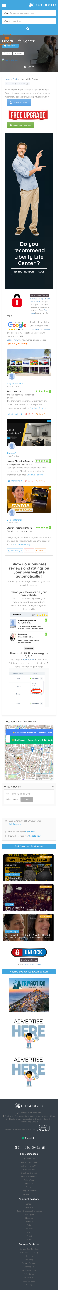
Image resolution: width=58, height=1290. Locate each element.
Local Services (12, 874)
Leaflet (31, 778)
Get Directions (15, 824)
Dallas (29, 1239)
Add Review (11, 46)
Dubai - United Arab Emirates (29, 1211)
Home (8, 79)
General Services (29, 1263)
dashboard (28, 659)
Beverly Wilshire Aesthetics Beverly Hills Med (27, 935)
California (29, 1221)
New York (29, 1207)
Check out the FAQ (29, 1173)
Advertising (29, 1274)
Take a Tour (29, 1180)
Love (42, 414)
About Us (29, 1183)
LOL (30, 414)
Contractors (29, 1267)
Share (19, 53)
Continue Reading (38, 408)
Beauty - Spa (12, 932)
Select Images (12, 799)
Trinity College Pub (14, 908)
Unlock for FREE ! (20, 102)
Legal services (29, 1281)
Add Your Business (29, 1162)
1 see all (30, 66)
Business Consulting (29, 1252)
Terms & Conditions (29, 1190)
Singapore (29, 1229)
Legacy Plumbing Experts (20, 461)
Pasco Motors (14, 391)
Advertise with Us (29, 1166)
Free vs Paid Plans (29, 1176)
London (29, 1204)
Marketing (29, 1259)
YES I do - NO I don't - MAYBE (29, 271)
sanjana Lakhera (15, 383)
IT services (29, 1277)
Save (7, 53)
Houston (29, 1218)
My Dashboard (29, 1158)
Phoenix (29, 1232)
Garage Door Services (29, 1249)
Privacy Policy (29, 1194)
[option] (15, 60)
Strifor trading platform (20, 527)
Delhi (29, 1225)
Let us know (12, 340)
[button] (7, 38)
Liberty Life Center (39, 295)
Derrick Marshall (14, 520)
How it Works (29, 1169)
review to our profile (41, 329)
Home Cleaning (29, 1270)
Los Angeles (29, 1214)
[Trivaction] (29, 995)
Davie (15, 79)
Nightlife (9, 904)
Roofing (29, 1284)
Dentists (29, 1256)
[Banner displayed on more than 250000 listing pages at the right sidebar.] (29, 1033)
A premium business (22, 125)
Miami (29, 1236)
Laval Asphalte (12, 878)
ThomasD (11, 453)
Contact (29, 1187)
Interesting (16, 414)
